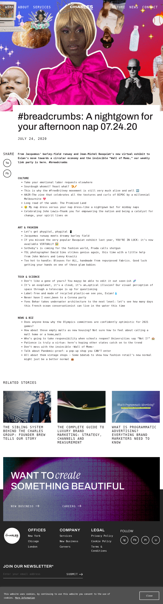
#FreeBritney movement (65, 190)
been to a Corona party (69, 297)
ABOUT (23, 7)
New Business (23, 506)
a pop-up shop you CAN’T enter (88, 350)
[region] (81, 595)
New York (34, 535)
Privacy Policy (102, 535)
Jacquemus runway (36, 235)
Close (149, 595)
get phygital (43, 231)
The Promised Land (73, 203)
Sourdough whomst (36, 186)
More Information (25, 598)
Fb (7, 173)
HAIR (27, 194)
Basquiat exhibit (84, 239)
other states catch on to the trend (115, 342)
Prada (95, 248)
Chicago (33, 541)
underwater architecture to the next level (82, 301)
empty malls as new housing (69, 330)
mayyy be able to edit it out (95, 280)
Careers (70, 506)
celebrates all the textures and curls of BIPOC (89, 194)
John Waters (40, 256)
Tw (7, 162)
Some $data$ (80, 355)
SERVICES (42, 7)
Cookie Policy (101, 541)
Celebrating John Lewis (41, 211)
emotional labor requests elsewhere (66, 182)
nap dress (75, 207)
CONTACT (150, 7)
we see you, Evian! (100, 293)
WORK (9, 7)
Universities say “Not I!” (130, 338)
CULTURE (117, 7)
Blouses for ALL (65, 260)
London (32, 546)
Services (66, 535)
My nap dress (38, 207)
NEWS (133, 7)
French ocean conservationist (53, 305)
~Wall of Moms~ (83, 346)
